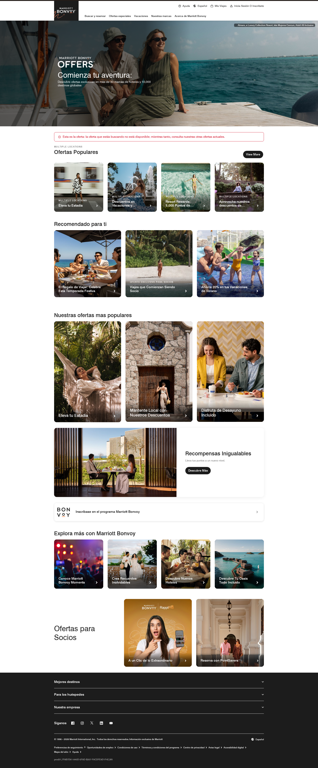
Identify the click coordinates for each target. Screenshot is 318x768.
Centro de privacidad (193, 747)
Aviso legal (214, 747)
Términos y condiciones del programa (160, 747)
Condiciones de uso (127, 747)
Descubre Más (198, 470)
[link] (159, 512)
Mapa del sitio (61, 752)
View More (253, 154)
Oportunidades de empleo (100, 747)
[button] (200, 5)
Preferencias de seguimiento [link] (68, 747)
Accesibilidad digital (234, 747)
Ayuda (75, 752)
